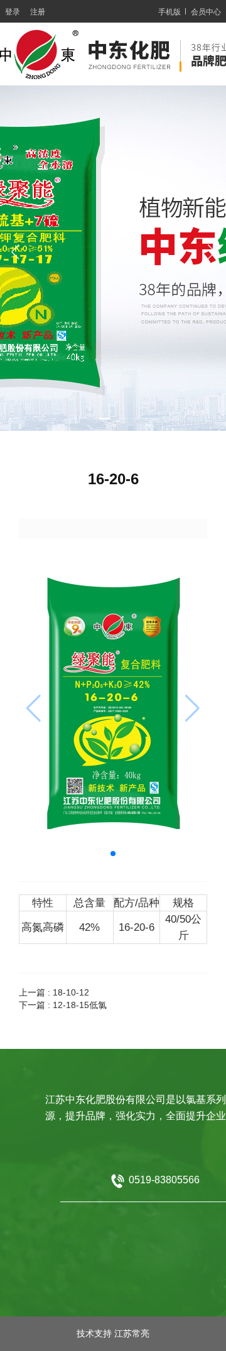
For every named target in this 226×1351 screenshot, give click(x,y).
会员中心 (206, 12)
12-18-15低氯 (80, 1005)
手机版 (169, 12)
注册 (37, 12)
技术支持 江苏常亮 (113, 1333)
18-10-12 (71, 992)
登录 (12, 12)
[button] (81, 419)
